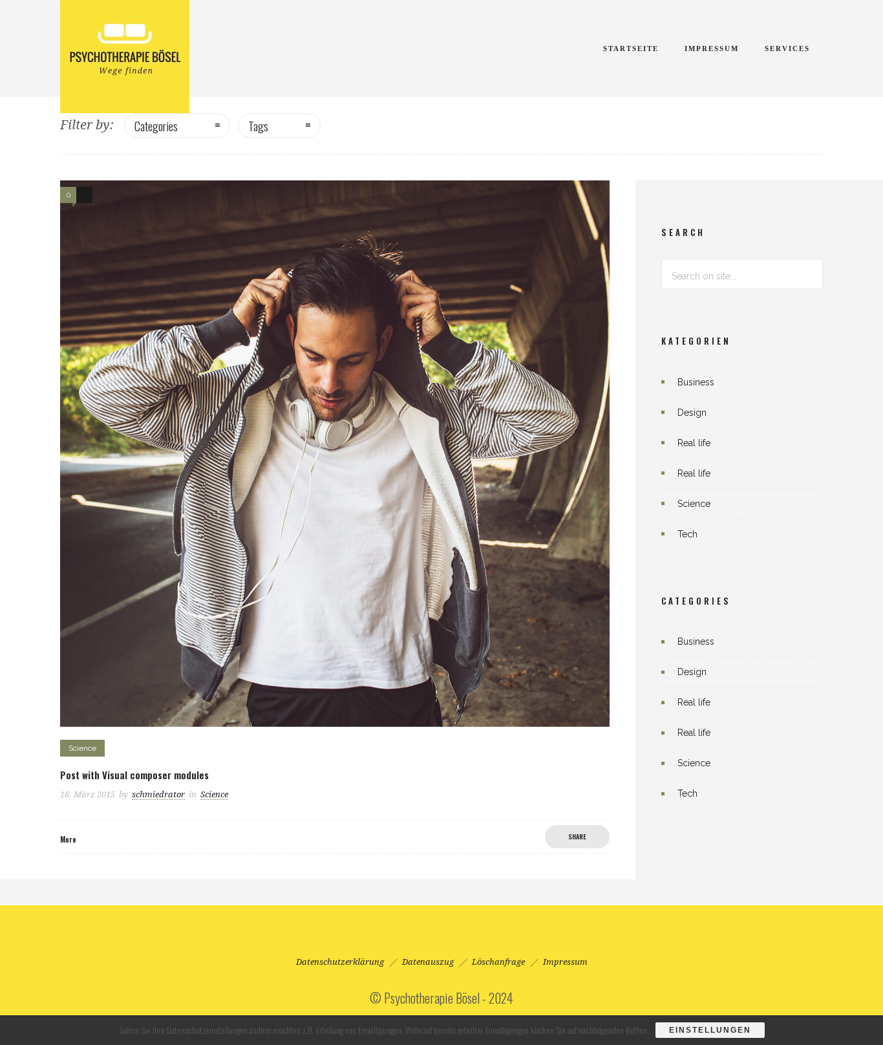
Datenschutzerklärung (340, 962)
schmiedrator (158, 794)
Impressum (712, 48)
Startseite (631, 48)
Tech (687, 534)
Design (692, 412)
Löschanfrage (498, 962)
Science (693, 504)
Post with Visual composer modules (134, 775)
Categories (156, 125)
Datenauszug (428, 962)
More (68, 839)
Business (695, 382)
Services (787, 48)
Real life (693, 443)
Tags (258, 125)
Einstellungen (710, 1030)
